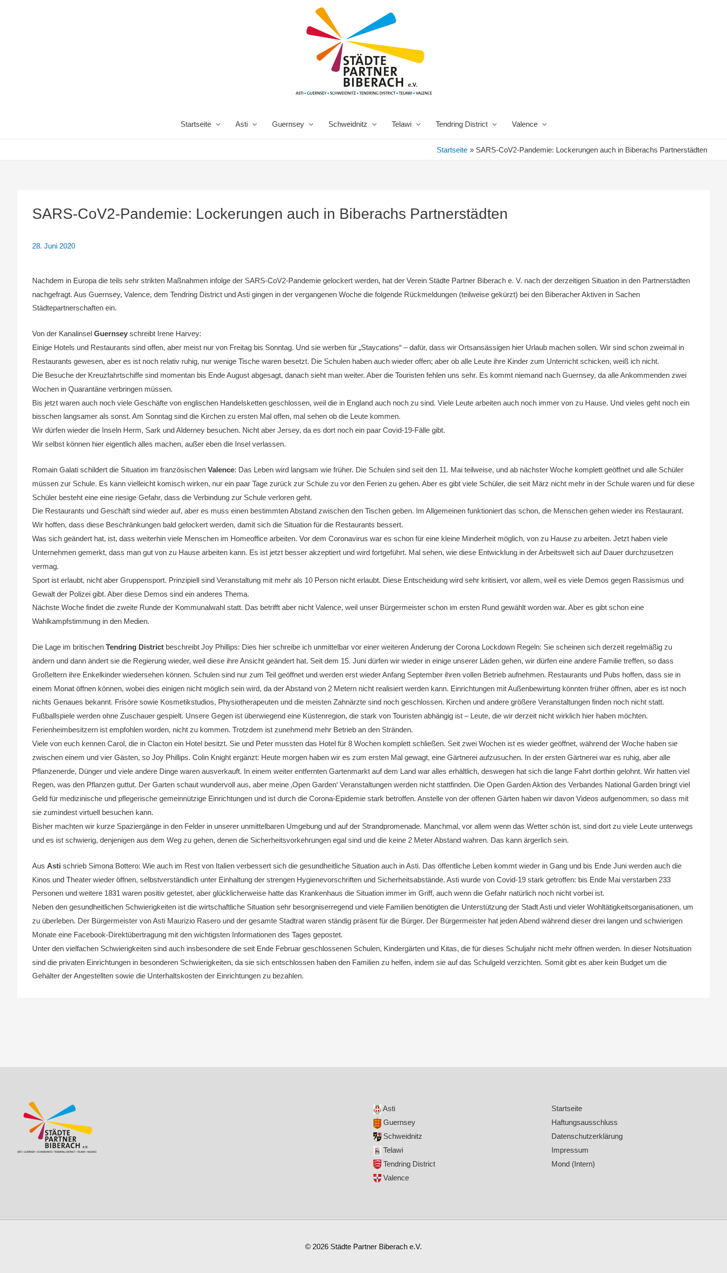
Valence (525, 124)
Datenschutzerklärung (587, 1136)
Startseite (196, 124)
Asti (241, 124)
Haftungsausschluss (584, 1122)
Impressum (570, 1150)
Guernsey (288, 124)
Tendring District (462, 124)
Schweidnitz (347, 124)
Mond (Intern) (573, 1164)
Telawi (401, 124)
